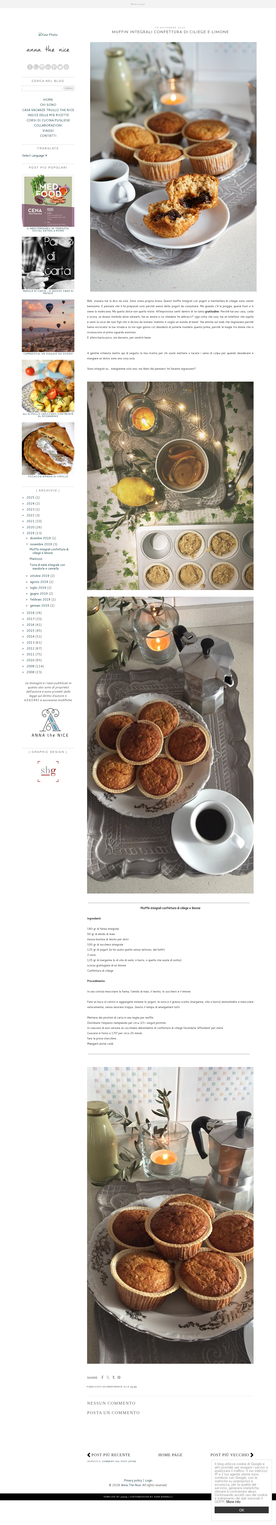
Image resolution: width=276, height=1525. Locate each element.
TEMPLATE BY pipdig (115, 1497)
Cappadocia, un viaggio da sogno (48, 354)
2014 (30, 636)
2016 (30, 625)
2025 (30, 497)
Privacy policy (133, 1480)
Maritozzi (35, 559)
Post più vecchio (230, 1455)
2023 (30, 509)
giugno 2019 (39, 593)
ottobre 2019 (40, 576)
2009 (30, 666)
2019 (30, 533)
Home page (138, 3)
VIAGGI (48, 130)
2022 (30, 515)
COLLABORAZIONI (48, 125)
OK (241, 1509)
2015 (30, 630)
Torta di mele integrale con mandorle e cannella (47, 567)
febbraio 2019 (40, 599)
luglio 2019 (38, 588)
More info (233, 1501)
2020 (30, 527)
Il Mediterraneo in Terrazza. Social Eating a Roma (48, 230)
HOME (48, 100)
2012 (30, 648)
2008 (30, 672)
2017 (30, 619)
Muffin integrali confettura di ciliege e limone (48, 551)
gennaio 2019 (39, 605)
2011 (30, 654)
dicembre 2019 (40, 538)
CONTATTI (48, 136)
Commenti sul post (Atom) (119, 1461)
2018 (30, 613)
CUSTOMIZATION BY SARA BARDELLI (151, 1497)
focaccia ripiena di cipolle (48, 477)
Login (148, 1480)
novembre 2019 (41, 544)
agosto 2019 (39, 582)
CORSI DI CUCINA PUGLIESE (48, 120)
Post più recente (111, 1455)
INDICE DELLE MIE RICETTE (48, 115)
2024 (30, 503)
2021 (30, 521)
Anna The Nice (131, 1485)
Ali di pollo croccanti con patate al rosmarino (48, 415)
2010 (30, 660)
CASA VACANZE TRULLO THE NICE (48, 110)
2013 (30, 642)
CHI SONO (48, 105)
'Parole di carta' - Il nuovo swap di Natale (48, 292)
